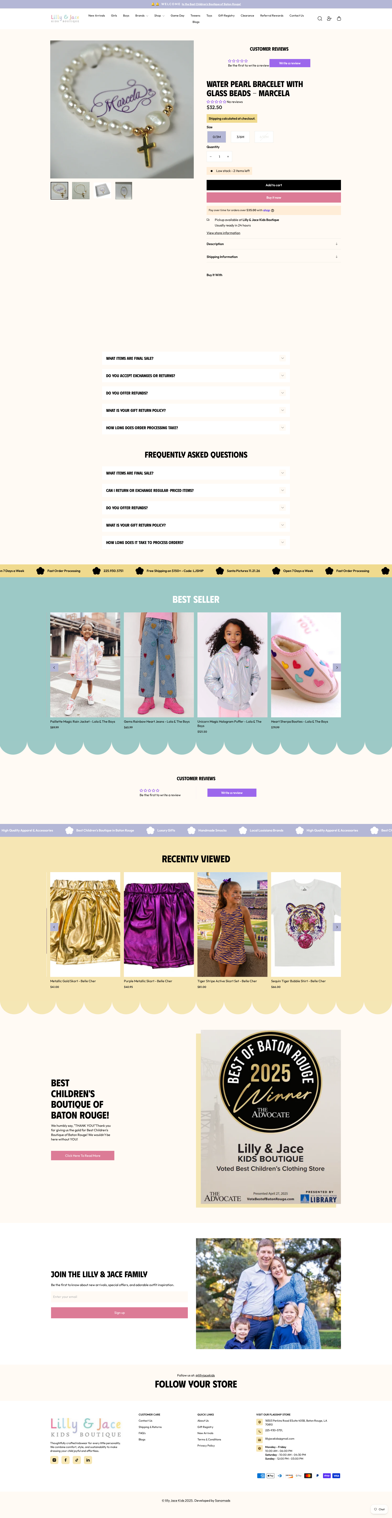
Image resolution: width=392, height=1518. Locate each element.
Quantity (213, 147)
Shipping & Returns (150, 1427)
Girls (114, 15)
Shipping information (222, 257)
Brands (140, 15)
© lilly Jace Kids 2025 (177, 1500)
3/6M (240, 137)
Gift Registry (226, 15)
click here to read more (82, 1156)
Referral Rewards (271, 15)
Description (215, 244)
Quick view (214, 303)
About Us (203, 1420)
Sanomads (222, 1500)
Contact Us (297, 15)
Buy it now (273, 197)
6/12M (264, 137)
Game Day (177, 15)
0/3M (217, 137)
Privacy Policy (206, 1445)
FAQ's (142, 1433)
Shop (157, 15)
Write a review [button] (290, 63)
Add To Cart (265, 297)
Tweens (195, 15)
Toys (209, 15)
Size (210, 127)
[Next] (337, 667)
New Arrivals (96, 15)
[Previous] (54, 667)
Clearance (247, 15)
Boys (126, 15)
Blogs (196, 22)
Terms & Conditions (209, 1439)
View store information (223, 233)
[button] (217, 102)
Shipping (215, 118)
